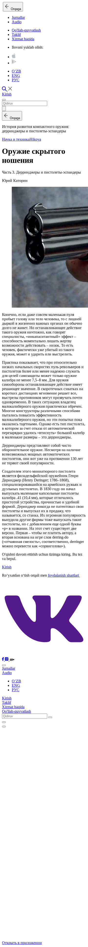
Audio (17, 22)
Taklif (16, 34)
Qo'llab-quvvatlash (26, 30)
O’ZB (16, 71)
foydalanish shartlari (64, 575)
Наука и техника (16, 139)
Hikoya (35, 139)
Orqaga (15, 9)
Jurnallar (18, 17)
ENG (16, 75)
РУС (15, 80)
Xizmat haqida (23, 39)
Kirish (6, 94)
